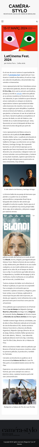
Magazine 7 (27, 442)
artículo (19, 93)
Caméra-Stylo (19, 8)
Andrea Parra (11, 63)
